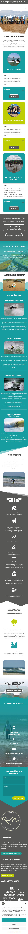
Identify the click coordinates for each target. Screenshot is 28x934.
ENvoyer (19, 798)
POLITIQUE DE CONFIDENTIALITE (14, 931)
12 (21, 485)
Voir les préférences (14, 928)
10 (18, 485)
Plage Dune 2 (14, 732)
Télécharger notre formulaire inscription (14, 227)
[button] (25, 904)
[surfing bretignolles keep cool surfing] (14, 486)
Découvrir (14, 96)
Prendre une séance (14, 235)
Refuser (14, 924)
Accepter (14, 920)
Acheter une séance (14, 691)
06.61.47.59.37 (7, 264)
